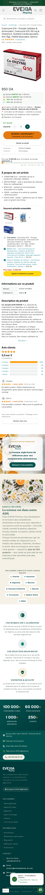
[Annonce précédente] (4, 3)
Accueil (4, 25)
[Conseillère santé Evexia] (40, 890)
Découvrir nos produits (22, 465)
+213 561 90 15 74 (13, 861)
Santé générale (10, 803)
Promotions (9, 847)
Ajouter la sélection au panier (22, 274)
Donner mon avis (20, 421)
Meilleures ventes (11, 844)
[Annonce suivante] (40, 3)
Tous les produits (11, 822)
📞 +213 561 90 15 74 (13, 757)
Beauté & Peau (10, 807)
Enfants (7, 818)
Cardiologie (13, 25)
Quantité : (7, 127)
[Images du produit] (22, 65)
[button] (3, 10)
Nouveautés (9, 833)
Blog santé (8, 840)
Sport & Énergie (10, 815)
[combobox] (22, 18)
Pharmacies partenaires (13, 836)
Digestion (8, 811)
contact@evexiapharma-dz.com (19, 868)
